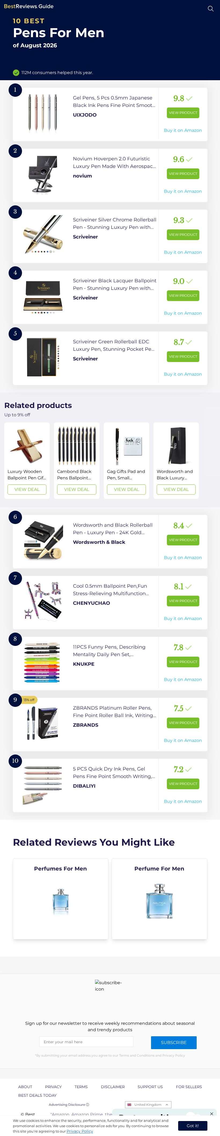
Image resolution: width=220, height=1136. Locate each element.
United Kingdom (148, 1105)
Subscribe (174, 1042)
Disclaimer (113, 1086)
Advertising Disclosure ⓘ (69, 1105)
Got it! (193, 1125)
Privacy (53, 1086)
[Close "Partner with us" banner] (212, 1114)
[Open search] (211, 8)
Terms (81, 1086)
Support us (150, 1086)
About (25, 1086)
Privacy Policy (80, 1131)
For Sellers (189, 1086)
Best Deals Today (37, 1095)
